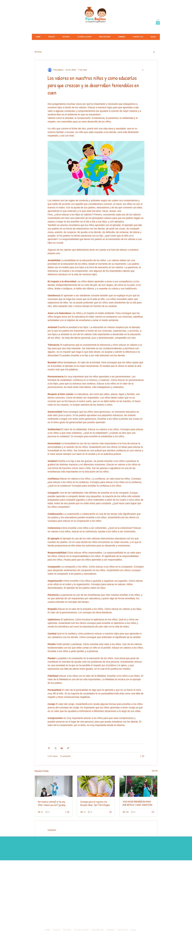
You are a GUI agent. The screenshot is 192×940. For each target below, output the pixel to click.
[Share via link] (68, 748)
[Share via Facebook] (49, 748)
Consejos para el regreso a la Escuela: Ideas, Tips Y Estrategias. (95, 803)
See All (154, 771)
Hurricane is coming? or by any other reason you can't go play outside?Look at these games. (51, 803)
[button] (158, 22)
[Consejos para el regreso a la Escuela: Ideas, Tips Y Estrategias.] (96, 786)
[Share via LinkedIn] (61, 748)
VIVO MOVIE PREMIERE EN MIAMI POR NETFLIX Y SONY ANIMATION (137, 803)
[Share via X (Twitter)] (55, 748)
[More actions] (142, 69)
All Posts (38, 52)
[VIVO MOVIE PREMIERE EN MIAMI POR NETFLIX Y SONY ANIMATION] (138, 786)
